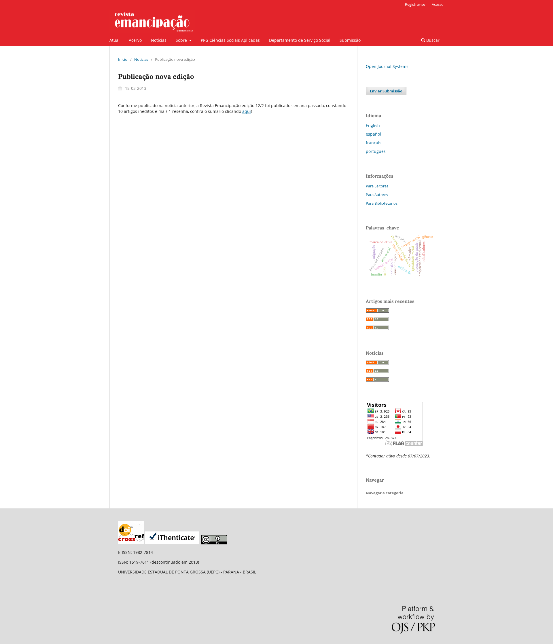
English (373, 125)
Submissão (350, 40)
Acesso (438, 4)
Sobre (182, 40)
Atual (114, 40)
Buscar (432, 40)
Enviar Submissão (386, 91)
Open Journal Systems (387, 66)
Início (122, 59)
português (376, 151)
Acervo (135, 40)
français (373, 142)
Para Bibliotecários (381, 203)
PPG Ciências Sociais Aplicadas (230, 40)
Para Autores (377, 194)
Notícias (158, 40)
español (373, 134)
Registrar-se (415, 4)
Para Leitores (377, 186)
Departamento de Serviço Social (299, 40)
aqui (246, 111)
